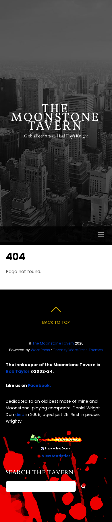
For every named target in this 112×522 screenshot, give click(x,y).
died (19, 414)
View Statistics (56, 455)
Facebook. (39, 385)
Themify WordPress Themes (78, 349)
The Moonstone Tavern (53, 343)
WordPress (40, 349)
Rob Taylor (18, 371)
